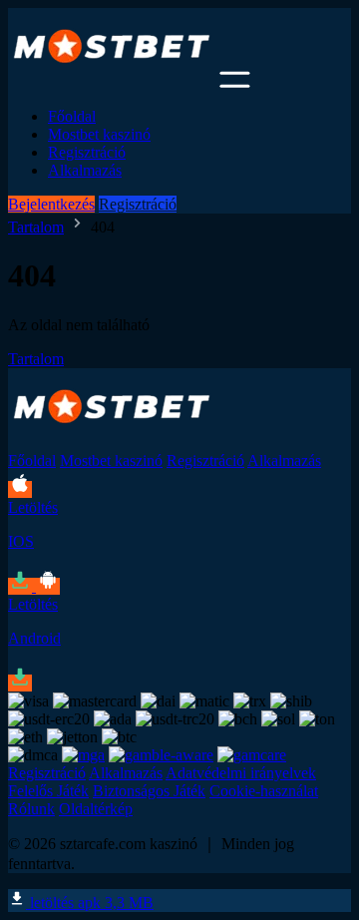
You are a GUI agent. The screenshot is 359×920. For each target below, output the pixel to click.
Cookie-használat (263, 790)
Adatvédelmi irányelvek (241, 772)
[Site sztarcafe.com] (111, 82)
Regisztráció (87, 152)
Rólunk (31, 808)
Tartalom (36, 227)
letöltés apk (90, 902)
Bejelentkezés (51, 204)
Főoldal (72, 116)
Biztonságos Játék (149, 790)
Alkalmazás (85, 170)
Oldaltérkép (96, 808)
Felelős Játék (48, 790)
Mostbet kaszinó (99, 134)
